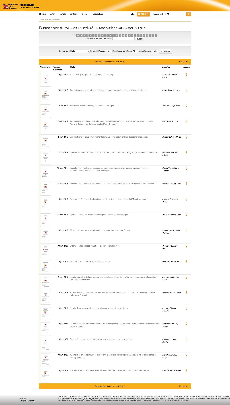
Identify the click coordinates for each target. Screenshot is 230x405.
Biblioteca (144, 14)
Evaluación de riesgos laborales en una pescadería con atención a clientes (101, 339)
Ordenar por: (63, 51)
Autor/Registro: (145, 51)
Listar (52, 14)
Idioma (85, 14)
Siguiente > (184, 62)
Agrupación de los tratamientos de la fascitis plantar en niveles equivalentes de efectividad (108, 90)
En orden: (94, 51)
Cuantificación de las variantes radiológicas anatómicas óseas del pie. (99, 215)
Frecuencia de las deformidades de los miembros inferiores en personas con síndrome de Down (110, 370)
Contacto (74, 14)
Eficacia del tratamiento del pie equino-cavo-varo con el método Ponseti (100, 230)
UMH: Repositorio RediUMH (49, 19)
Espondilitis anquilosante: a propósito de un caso (90, 261)
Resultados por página (122, 51)
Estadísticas (98, 14)
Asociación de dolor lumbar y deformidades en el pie (92, 106)
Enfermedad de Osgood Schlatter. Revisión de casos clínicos (95, 246)
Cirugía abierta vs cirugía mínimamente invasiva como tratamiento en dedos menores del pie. (109, 137)
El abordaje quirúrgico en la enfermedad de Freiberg (91, 75)
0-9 (78, 35)
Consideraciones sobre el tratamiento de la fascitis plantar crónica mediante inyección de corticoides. (112, 184)
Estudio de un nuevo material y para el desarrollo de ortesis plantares (99, 308)
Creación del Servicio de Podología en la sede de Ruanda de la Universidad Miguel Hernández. (109, 199)
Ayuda (63, 14)
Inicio (43, 14)
